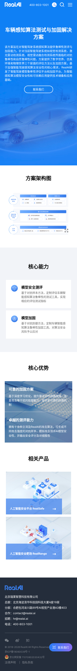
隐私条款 (27, 662)
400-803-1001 (39, 4)
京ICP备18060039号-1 (17, 651)
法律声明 (10, 662)
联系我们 (38, 89)
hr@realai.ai (20, 618)
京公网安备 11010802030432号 (27, 657)
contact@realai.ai (24, 613)
